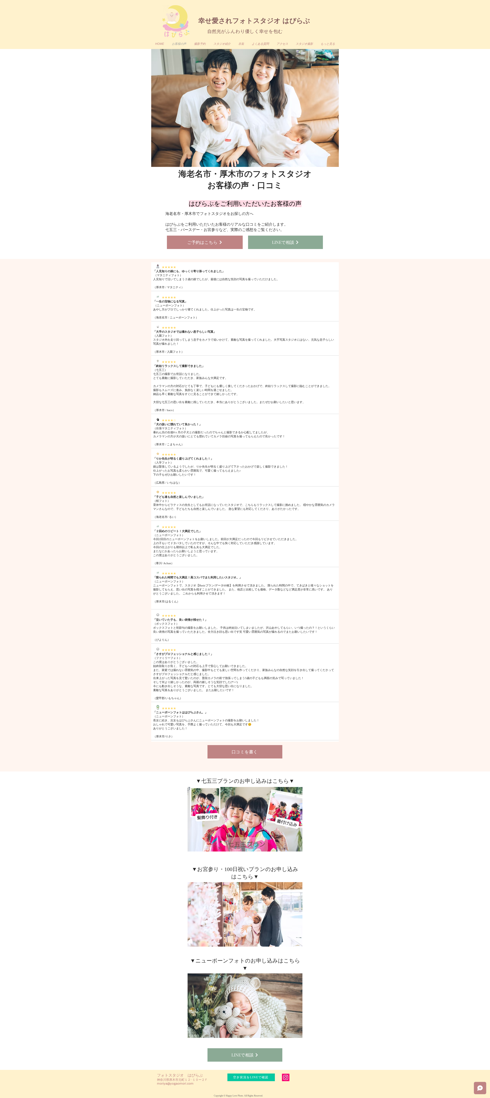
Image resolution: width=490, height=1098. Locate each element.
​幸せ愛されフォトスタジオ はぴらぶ (254, 20)
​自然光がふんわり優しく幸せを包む (245, 31)
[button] (304, 44)
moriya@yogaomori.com (175, 1083)
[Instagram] (285, 1077)
